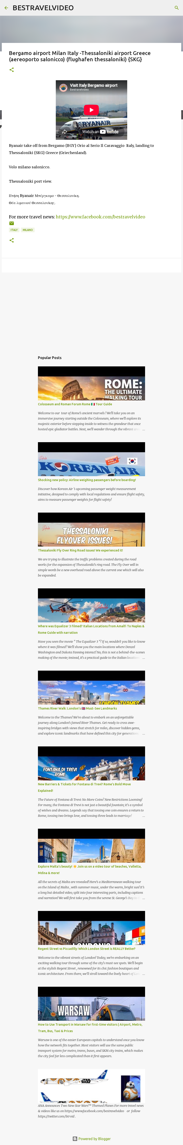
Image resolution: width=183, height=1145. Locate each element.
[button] (11, 70)
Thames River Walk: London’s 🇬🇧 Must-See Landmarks (77, 708)
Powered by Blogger (94, 1139)
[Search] (176, 7)
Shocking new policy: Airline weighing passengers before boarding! (87, 480)
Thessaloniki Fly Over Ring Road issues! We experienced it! (80, 550)
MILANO (28, 229)
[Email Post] (11, 225)
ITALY (14, 229)
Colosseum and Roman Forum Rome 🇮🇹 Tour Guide (75, 404)
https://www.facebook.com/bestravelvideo (100, 217)
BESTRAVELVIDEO (43, 8)
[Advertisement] (91, 310)
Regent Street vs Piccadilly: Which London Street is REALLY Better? (86, 949)
